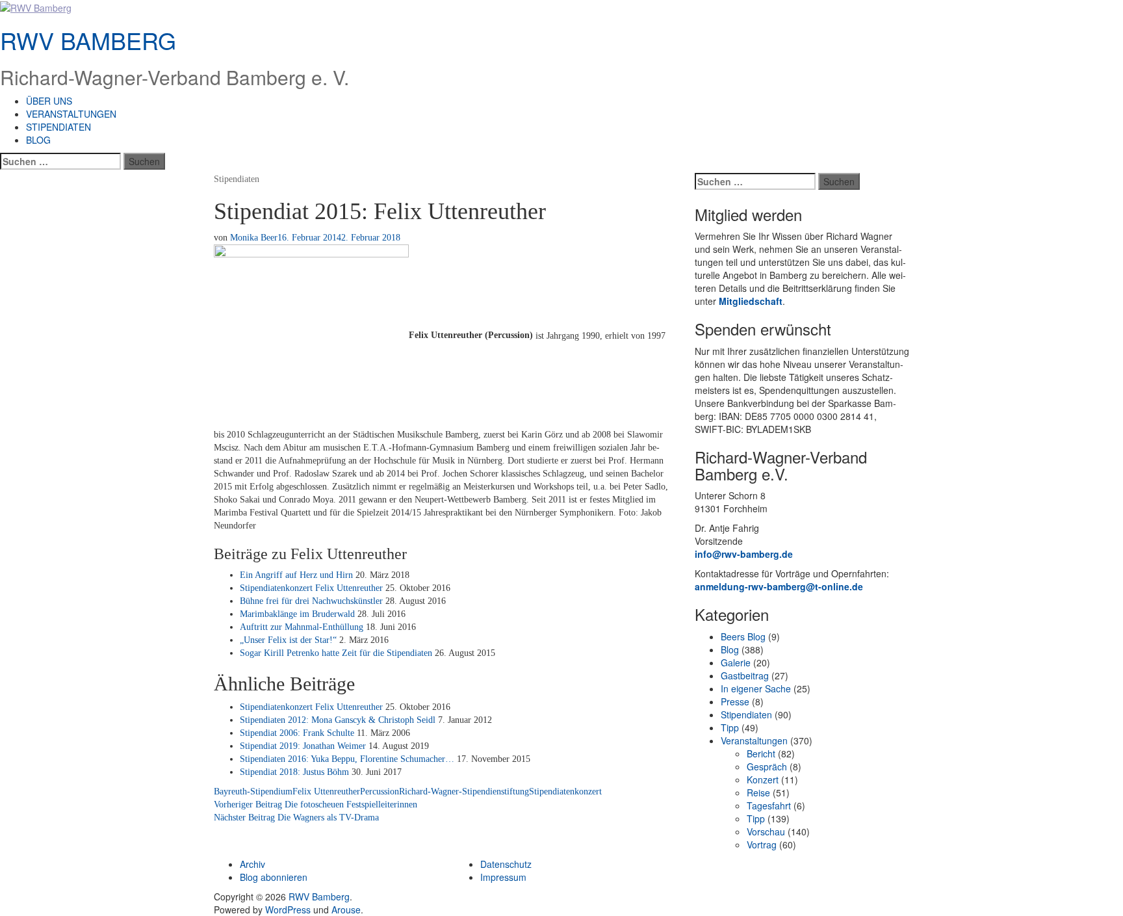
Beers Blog (743, 636)
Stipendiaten (58, 126)
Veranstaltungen (71, 113)
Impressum (503, 876)
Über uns (49, 100)
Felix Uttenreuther (326, 791)
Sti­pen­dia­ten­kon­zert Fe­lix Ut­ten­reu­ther (311, 588)
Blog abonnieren (273, 876)
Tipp (730, 727)
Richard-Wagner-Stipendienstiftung (464, 791)
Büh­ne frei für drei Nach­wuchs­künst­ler (311, 601)
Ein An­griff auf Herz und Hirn (296, 575)
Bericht (761, 753)
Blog (38, 139)
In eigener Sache (756, 688)
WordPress (288, 909)
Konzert (763, 779)
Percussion (379, 791)
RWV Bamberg (88, 40)
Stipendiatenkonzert (565, 791)
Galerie (736, 662)
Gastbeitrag (745, 675)
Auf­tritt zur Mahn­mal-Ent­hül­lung (301, 627)
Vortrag (762, 844)
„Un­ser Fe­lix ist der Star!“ (288, 640)
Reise (758, 792)
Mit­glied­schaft (750, 301)
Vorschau (766, 831)
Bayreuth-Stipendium (253, 791)
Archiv (252, 863)
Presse (735, 701)
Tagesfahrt (769, 805)
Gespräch (767, 766)
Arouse (346, 909)
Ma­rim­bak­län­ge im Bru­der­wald (297, 614)
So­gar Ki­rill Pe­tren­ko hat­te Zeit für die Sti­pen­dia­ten (336, 653)
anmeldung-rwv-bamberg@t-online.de (779, 586)
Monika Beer (254, 237)
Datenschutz (506, 863)
